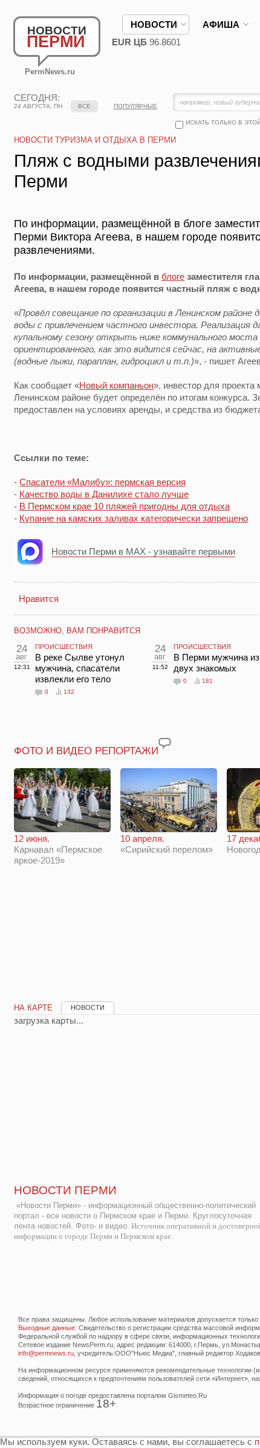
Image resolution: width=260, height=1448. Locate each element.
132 (68, 691)
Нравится (39, 598)
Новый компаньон (116, 385)
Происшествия (64, 646)
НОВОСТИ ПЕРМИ (65, 1190)
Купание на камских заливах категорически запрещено (133, 518)
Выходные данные (46, 1327)
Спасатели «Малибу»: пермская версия (102, 482)
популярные (135, 106)
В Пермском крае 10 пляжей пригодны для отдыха (124, 506)
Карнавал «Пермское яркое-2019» (58, 849)
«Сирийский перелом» (166, 844)
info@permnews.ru (46, 1353)
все (84, 106)
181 (207, 680)
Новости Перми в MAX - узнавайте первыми (143, 551)
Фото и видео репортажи (86, 751)
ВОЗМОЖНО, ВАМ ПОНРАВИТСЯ (77, 630)
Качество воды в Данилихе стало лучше (104, 494)
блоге (172, 276)
